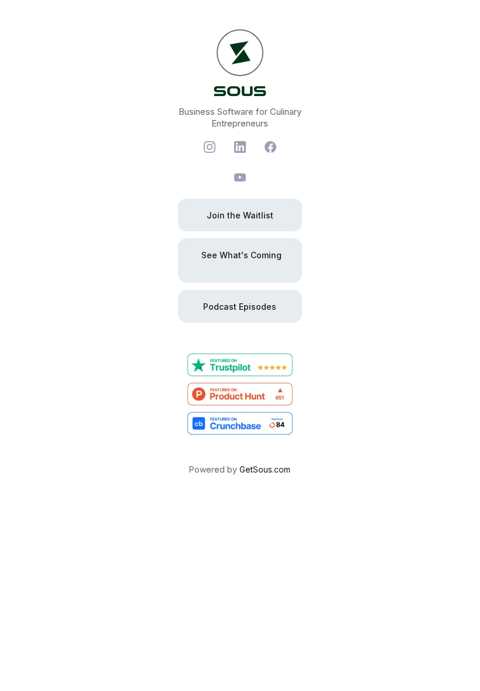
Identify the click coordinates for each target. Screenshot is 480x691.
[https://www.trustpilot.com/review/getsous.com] (240, 365)
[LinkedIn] (240, 147)
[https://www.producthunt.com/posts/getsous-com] (240, 394)
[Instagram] (209, 147)
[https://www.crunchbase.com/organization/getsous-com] (240, 423)
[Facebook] (270, 147)
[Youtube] (240, 177)
